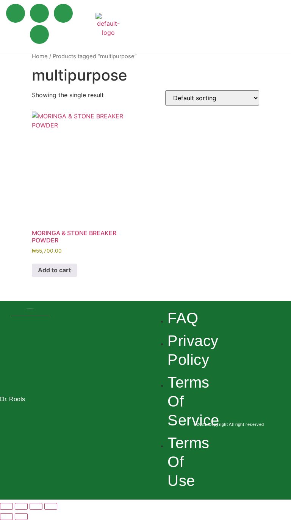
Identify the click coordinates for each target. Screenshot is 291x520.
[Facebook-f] (15, 13)
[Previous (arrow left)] (6, 516)
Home (40, 56)
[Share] (36, 506)
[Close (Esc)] (50, 506)
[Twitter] (39, 13)
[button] (281, 25)
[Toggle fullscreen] (21, 506)
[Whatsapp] (39, 34)
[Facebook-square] (216, 380)
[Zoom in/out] (6, 506)
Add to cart (54, 270)
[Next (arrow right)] (21, 516)
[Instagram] (63, 13)
